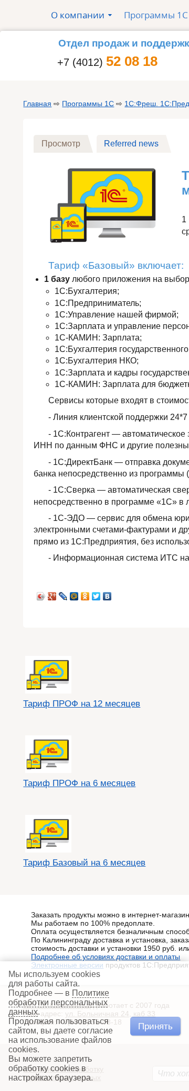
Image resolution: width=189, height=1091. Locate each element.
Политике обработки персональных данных (58, 1002)
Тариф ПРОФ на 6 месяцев (79, 783)
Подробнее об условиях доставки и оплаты (105, 956)
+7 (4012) (107, 62)
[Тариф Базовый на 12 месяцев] (104, 249)
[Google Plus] (52, 593)
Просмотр (64, 143)
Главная (37, 103)
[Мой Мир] (74, 593)
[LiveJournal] (63, 593)
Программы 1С (88, 103)
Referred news (131, 143)
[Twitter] (96, 593)
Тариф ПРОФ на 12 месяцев (81, 704)
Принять (155, 1026)
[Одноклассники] (85, 593)
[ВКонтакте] (107, 593)
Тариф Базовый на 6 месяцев (84, 863)
